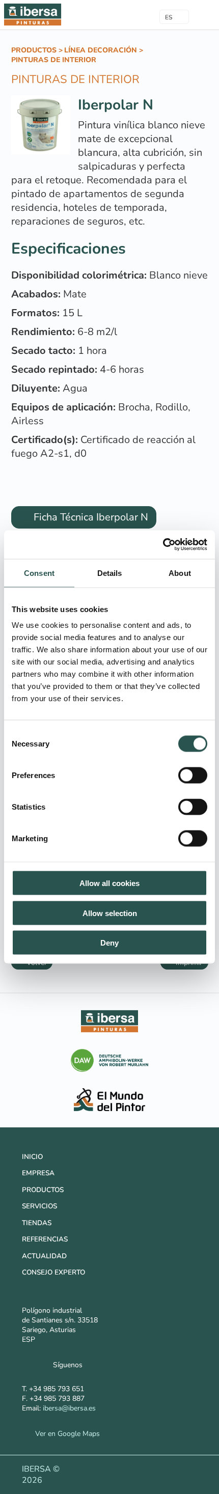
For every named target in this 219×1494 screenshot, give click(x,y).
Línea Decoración (100, 50)
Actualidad (44, 1256)
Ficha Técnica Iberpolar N (89, 517)
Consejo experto (53, 1272)
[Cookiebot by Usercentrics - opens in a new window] (162, 544)
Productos (34, 50)
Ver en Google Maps (65, 1433)
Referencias (45, 1239)
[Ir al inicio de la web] (32, 25)
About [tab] (180, 572)
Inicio (32, 1156)
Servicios (39, 1206)
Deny (109, 942)
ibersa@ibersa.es (69, 1408)
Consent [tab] (39, 572)
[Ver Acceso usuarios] (131, 14)
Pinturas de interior (53, 60)
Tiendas (36, 1223)
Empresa (38, 1173)
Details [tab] (109, 572)
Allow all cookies (109, 883)
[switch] (192, 775)
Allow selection (110, 912)
